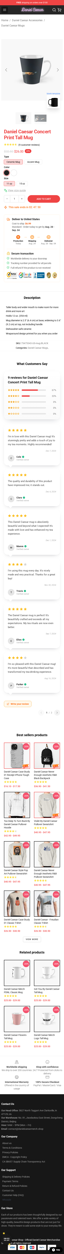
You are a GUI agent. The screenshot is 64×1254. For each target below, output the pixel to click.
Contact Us (8, 1190)
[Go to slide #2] (40, 118)
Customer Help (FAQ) (13, 1195)
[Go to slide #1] (23, 118)
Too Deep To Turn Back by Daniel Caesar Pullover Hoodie (17, 824)
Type (6, 156)
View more (32, 939)
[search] (54, 10)
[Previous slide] (6, 69)
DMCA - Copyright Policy (14, 1157)
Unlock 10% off (7, 1239)
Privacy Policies (10, 1152)
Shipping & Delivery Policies (16, 1176)
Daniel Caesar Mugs (13, 25)
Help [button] (58, 1250)
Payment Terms (10, 1181)
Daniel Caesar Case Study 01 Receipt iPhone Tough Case (17, 775)
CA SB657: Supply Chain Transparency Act (23, 1161)
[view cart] (59, 10)
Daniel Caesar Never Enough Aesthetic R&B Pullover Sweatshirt (45, 873)
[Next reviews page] (57, 713)
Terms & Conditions (12, 1147)
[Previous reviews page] (41, 713)
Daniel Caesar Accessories (27, 20)
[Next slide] (57, 69)
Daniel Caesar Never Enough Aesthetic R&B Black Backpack (45, 775)
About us (6, 1143)
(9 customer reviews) (29, 145)
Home (4, 20)
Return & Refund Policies (14, 1186)
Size (6, 178)
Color (7, 167)
